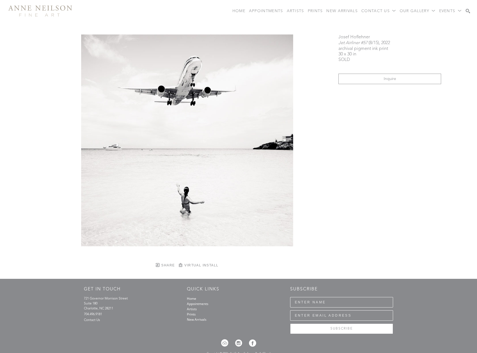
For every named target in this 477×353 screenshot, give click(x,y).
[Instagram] (240, 343)
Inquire (390, 79)
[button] (378, 11)
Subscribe (341, 328)
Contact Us (92, 320)
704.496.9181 (93, 314)
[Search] (468, 11)
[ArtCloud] (226, 343)
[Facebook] (252, 343)
